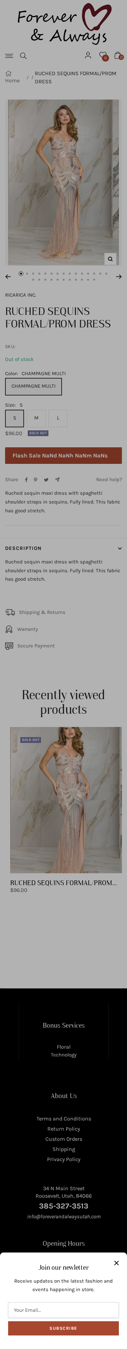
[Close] (116, 1263)
